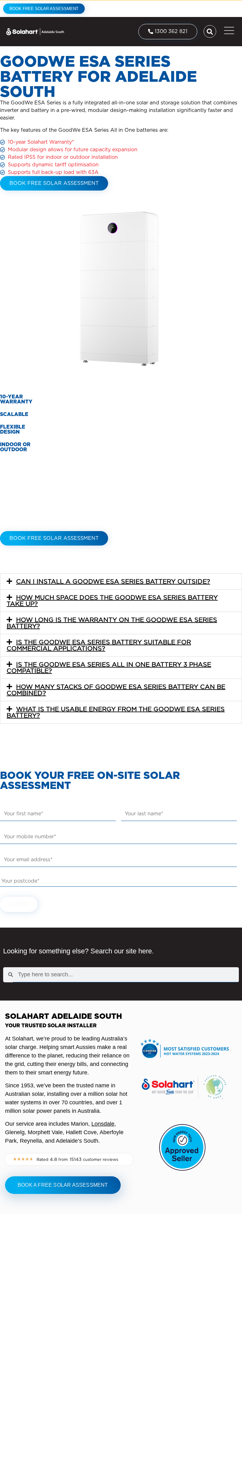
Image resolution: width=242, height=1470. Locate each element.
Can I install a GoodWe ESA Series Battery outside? (113, 581)
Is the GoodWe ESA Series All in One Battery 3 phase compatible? (109, 667)
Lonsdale (102, 1124)
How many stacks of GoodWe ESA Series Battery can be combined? (116, 690)
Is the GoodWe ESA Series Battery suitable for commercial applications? (99, 645)
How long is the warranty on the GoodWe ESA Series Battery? (112, 623)
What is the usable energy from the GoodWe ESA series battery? (116, 712)
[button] (121, 581)
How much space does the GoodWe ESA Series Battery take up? (112, 600)
